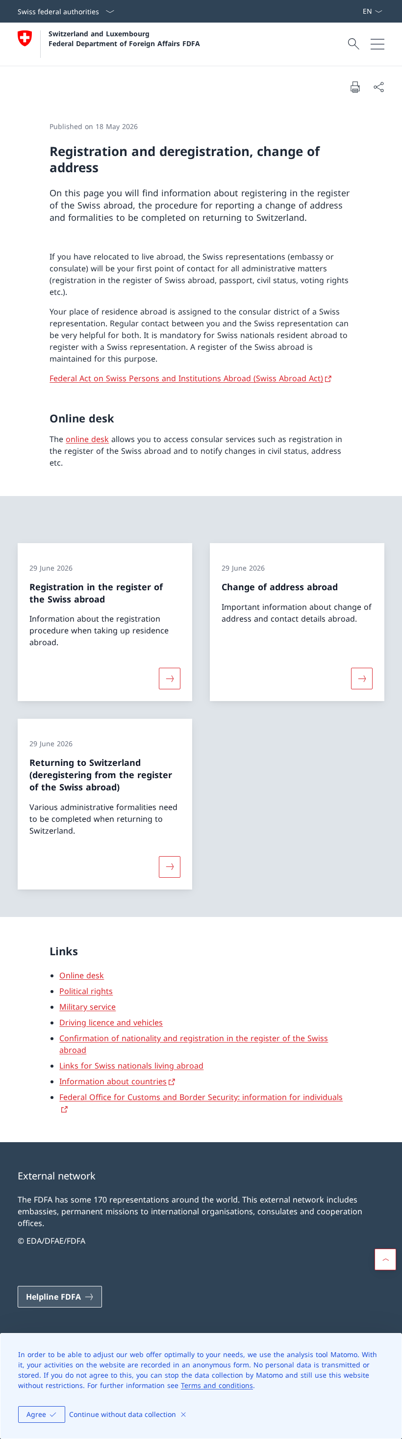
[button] (385, 1259)
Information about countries (113, 1081)
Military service (87, 1006)
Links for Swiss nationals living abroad (131, 1065)
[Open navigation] (377, 44)
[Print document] (355, 87)
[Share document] (378, 87)
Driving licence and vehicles (111, 1022)
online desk (87, 439)
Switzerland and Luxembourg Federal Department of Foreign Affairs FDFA (124, 38)
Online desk (81, 975)
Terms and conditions (217, 1385)
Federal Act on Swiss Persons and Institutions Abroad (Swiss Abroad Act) (186, 378)
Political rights (86, 991)
